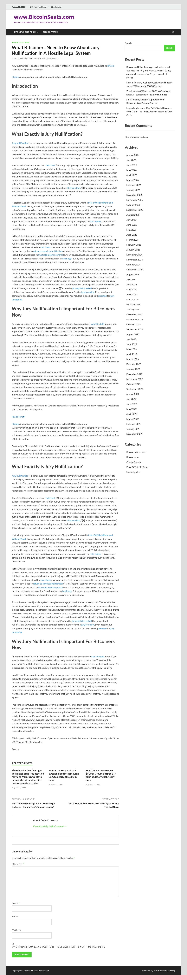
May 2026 (131, 170)
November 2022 (134, 379)
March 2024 (132, 299)
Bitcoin (111, 65)
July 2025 (131, 219)
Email (16, 916)
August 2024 (132, 274)
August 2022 (132, 394)
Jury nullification (20, 143)
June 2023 (131, 344)
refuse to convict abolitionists (48, 251)
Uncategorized (133, 472)
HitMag (171, 970)
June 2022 (131, 404)
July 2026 (131, 160)
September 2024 (134, 269)
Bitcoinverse (56, 7)
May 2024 (131, 289)
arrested (102, 295)
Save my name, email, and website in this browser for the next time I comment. (58, 947)
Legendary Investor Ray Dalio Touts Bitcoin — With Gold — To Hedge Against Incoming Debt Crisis (149, 111)
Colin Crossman (34, 58)
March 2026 (132, 179)
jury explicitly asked (82, 288)
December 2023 (134, 314)
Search (128, 43)
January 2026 (133, 189)
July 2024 (131, 279)
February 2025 (133, 244)
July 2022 (131, 399)
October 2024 (133, 264)
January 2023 (133, 369)
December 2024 (134, 254)
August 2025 (132, 214)
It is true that (73, 187)
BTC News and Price (38, 7)
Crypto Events (133, 462)
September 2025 (134, 209)
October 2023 (133, 324)
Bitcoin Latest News (20, 43)
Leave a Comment (51, 58)
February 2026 (133, 184)
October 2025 (133, 204)
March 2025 (132, 239)
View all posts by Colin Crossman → (50, 826)
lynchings (67, 258)
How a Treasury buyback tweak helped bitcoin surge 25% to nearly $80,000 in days (64, 775)
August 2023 (132, 334)
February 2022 (133, 423)
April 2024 (131, 294)
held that (50, 165)
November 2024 (134, 259)
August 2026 (132, 155)
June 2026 (131, 165)
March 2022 (132, 418)
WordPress (159, 970)
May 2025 (131, 229)
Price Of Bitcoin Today (137, 467)
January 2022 (133, 428)
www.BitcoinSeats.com (44, 16)
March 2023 (132, 359)
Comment (18, 864)
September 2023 (134, 329)
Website (16, 930)
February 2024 (133, 304)
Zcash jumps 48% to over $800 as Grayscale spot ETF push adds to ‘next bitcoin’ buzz (101, 775)
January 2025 (133, 249)
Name (15, 903)
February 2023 (133, 364)
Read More (17, 416)
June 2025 (131, 224)
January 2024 (133, 309)
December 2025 (134, 194)
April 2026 (131, 175)
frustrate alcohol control (50, 254)
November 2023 (134, 319)
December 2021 (134, 433)
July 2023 (131, 339)
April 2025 (131, 234)
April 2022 (131, 413)
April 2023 (131, 354)
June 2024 (131, 284)
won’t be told (97, 323)
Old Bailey (95, 221)
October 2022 (133, 384)
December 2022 (134, 374)
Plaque (15, 76)
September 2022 (134, 389)
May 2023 (131, 349)
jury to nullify (87, 292)
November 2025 (134, 199)
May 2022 (131, 408)
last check (46, 247)
